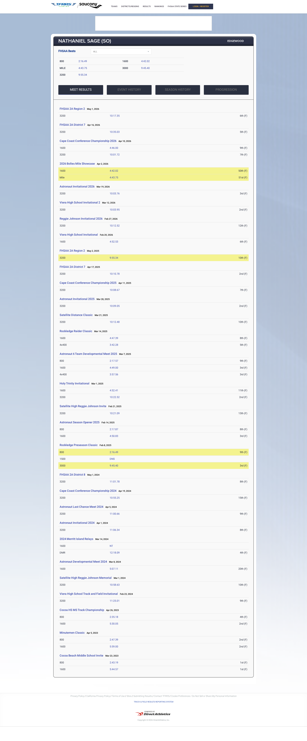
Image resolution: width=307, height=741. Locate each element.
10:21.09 (115, 413)
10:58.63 (115, 584)
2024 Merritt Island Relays (76, 539)
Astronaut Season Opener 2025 (79, 422)
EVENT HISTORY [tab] (129, 90)
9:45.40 (145, 68)
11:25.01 (115, 600)
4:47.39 (114, 338)
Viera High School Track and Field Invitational (89, 593)
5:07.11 (114, 568)
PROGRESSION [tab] (226, 90)
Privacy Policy (77, 696)
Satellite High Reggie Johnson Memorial (86, 577)
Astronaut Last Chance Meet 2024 (81, 506)
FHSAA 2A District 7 (72, 124)
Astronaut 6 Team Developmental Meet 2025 (88, 353)
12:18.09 (115, 552)
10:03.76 (115, 193)
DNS (112, 458)
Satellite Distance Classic (76, 315)
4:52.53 (114, 241)
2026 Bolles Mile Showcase (77, 163)
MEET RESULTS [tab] (81, 90)
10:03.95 (115, 209)
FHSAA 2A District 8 (72, 474)
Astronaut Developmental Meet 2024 (83, 561)
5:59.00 (114, 646)
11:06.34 (115, 529)
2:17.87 (114, 429)
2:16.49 (83, 61)
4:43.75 (83, 68)
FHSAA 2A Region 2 (72, 108)
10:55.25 (115, 497)
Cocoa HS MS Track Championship (82, 610)
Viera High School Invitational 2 (80, 202)
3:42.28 (114, 344)
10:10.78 (115, 273)
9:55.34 (83, 74)
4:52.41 (114, 390)
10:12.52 (115, 225)
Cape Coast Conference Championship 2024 (88, 490)
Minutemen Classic (72, 632)
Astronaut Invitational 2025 (77, 299)
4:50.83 (114, 436)
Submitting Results (142, 696)
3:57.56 (114, 374)
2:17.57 (114, 360)
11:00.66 (115, 513)
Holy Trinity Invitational (75, 383)
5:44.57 (114, 669)
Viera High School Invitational (79, 234)
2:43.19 (114, 662)
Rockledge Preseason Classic (79, 445)
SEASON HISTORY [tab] (178, 90)
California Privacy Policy (98, 696)
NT (111, 545)
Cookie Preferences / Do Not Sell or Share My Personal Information (204, 696)
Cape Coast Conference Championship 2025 (88, 282)
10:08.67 (115, 289)
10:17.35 (115, 115)
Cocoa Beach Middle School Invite (81, 655)
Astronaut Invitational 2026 (77, 186)
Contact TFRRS (162, 696)
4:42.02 (145, 61)
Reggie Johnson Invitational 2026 (81, 218)
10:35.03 (115, 131)
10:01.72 (115, 154)
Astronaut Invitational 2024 (77, 522)
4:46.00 (114, 147)
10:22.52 (115, 397)
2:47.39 (114, 639)
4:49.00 (114, 367)
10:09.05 (115, 305)
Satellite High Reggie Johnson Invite (83, 406)
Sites (129, 696)
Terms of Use (118, 696)
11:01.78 (115, 481)
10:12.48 (115, 321)
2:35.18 (114, 616)
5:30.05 (114, 623)
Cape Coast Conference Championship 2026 (88, 141)
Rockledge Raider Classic (76, 331)
